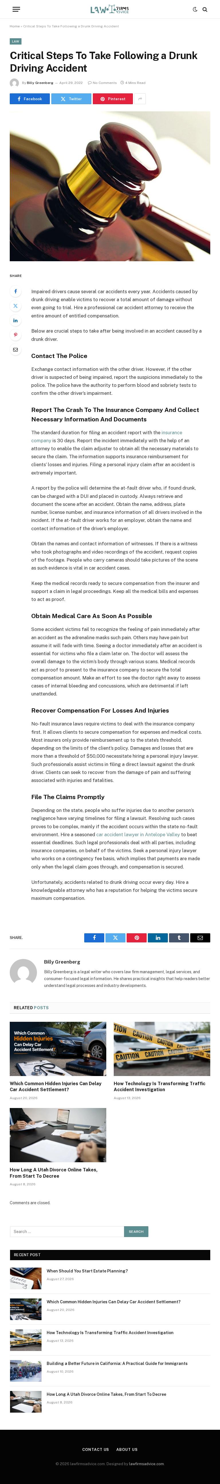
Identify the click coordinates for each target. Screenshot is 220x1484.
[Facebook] (15, 291)
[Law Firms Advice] (110, 9)
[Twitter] (15, 305)
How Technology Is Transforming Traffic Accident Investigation (159, 1087)
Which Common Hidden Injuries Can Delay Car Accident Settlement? (55, 1087)
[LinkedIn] (15, 320)
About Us (127, 1449)
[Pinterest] (15, 335)
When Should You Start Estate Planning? (87, 1271)
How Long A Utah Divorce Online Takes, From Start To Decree (54, 1173)
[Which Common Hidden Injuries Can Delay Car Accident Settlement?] (58, 1049)
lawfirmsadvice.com (146, 1464)
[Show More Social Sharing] (140, 98)
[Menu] (16, 9)
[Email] (15, 349)
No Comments (105, 83)
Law (15, 41)
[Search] (204, 9)
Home (15, 26)
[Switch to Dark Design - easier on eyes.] (195, 9)
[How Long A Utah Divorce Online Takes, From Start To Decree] (58, 1135)
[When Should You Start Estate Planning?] (26, 1278)
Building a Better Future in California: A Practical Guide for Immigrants (117, 1363)
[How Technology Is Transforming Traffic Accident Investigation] (162, 1049)
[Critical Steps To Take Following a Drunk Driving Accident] (110, 260)
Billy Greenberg (40, 83)
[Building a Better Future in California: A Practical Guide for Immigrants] (26, 1371)
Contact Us (95, 1449)
